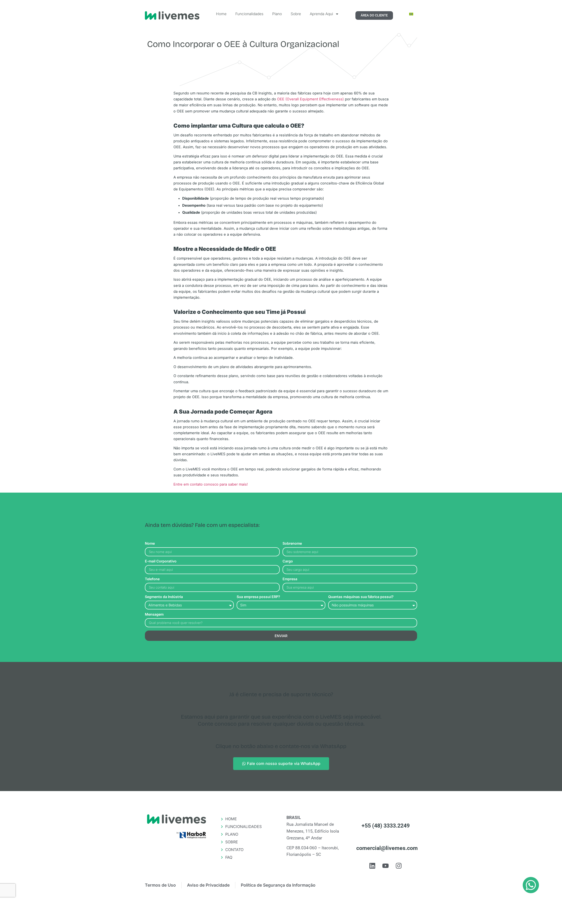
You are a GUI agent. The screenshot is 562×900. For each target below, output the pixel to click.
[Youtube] (385, 865)
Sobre (296, 14)
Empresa (290, 579)
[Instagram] (398, 865)
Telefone (152, 579)
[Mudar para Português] (411, 14)
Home (221, 14)
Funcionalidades (249, 14)
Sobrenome (292, 544)
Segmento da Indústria (164, 597)
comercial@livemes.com (387, 848)
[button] (531, 885)
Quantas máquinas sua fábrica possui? (361, 597)
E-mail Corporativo (161, 561)
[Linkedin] (372, 865)
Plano (277, 14)
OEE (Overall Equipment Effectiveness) (310, 99)
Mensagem (154, 614)
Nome (150, 544)
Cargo (288, 561)
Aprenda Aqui (321, 14)
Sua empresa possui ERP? (258, 597)
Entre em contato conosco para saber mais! (210, 484)
